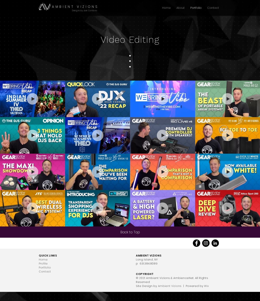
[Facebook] (196, 243)
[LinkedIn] (215, 243)
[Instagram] (206, 243)
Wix (206, 286)
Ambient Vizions (170, 286)
